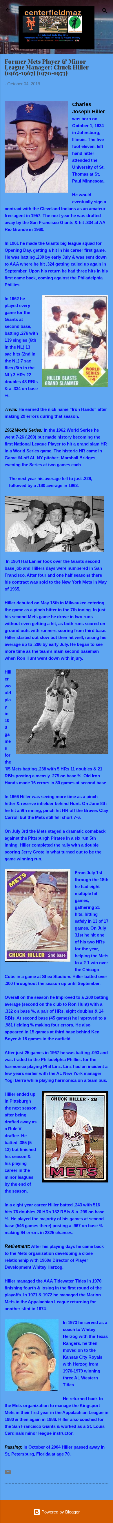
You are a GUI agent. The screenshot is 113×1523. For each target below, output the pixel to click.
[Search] (104, 11)
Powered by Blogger (60, 1511)
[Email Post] (8, 1473)
